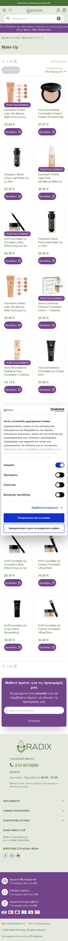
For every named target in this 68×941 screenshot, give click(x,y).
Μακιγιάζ (27, 37)
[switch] (59, 475)
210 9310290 (26, 765)
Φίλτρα (12, 70)
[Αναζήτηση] (8, 18)
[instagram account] (11, 855)
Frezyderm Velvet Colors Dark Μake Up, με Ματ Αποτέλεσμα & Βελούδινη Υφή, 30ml (50, 247)
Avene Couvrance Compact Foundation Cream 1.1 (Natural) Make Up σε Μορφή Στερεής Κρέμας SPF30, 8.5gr (50, 312)
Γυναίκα (15, 37)
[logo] (34, 10)
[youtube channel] (18, 855)
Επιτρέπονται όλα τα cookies (34, 517)
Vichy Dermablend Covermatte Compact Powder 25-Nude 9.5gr (51, 113)
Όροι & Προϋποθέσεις (13, 923)
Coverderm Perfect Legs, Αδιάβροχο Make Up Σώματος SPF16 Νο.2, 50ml (15, 115)
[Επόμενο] (15, 61)
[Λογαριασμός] (58, 10)
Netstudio (37, 936)
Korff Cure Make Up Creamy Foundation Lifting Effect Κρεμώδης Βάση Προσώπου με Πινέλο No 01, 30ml (49, 569)
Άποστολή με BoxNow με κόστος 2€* (34, 3)
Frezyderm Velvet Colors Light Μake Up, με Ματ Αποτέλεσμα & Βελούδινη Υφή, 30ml (16, 183)
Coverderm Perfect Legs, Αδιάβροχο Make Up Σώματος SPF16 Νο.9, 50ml (15, 308)
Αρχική (5, 37)
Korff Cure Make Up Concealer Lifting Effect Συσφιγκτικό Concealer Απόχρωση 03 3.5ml (16, 568)
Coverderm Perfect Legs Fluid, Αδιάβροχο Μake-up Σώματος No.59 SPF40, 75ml (50, 181)
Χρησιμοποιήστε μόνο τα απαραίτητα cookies (34, 528)
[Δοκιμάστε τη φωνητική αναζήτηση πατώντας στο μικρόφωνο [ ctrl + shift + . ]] (58, 18)
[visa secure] (31, 912)
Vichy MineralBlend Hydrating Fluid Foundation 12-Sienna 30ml (16, 373)
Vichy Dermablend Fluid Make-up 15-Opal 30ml (51, 371)
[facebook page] (5, 855)
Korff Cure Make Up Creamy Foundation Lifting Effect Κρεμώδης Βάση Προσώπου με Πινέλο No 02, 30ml (49, 634)
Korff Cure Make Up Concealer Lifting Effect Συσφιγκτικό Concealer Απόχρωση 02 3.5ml (16, 246)
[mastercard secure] (38, 912)
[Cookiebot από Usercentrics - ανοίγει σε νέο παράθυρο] (50, 410)
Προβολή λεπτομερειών (45, 507)
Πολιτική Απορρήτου (39, 923)
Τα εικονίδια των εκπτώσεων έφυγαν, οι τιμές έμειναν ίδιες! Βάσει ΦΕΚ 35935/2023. (34, 28)
